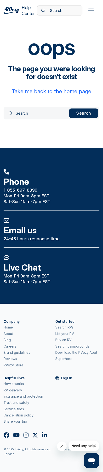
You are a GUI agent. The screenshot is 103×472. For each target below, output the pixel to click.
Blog (7, 340)
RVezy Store (13, 365)
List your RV (64, 334)
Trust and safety (16, 402)
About (8, 334)
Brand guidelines (17, 352)
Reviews (10, 359)
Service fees (14, 409)
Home (8, 327)
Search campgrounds (72, 346)
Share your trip (15, 421)
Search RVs (64, 327)
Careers (10, 346)
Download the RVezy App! (76, 352)
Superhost (63, 359)
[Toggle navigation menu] (90, 10)
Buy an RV (63, 340)
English (66, 378)
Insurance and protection (23, 396)
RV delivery (13, 390)
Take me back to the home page (51, 91)
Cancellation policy (19, 415)
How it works (14, 384)
